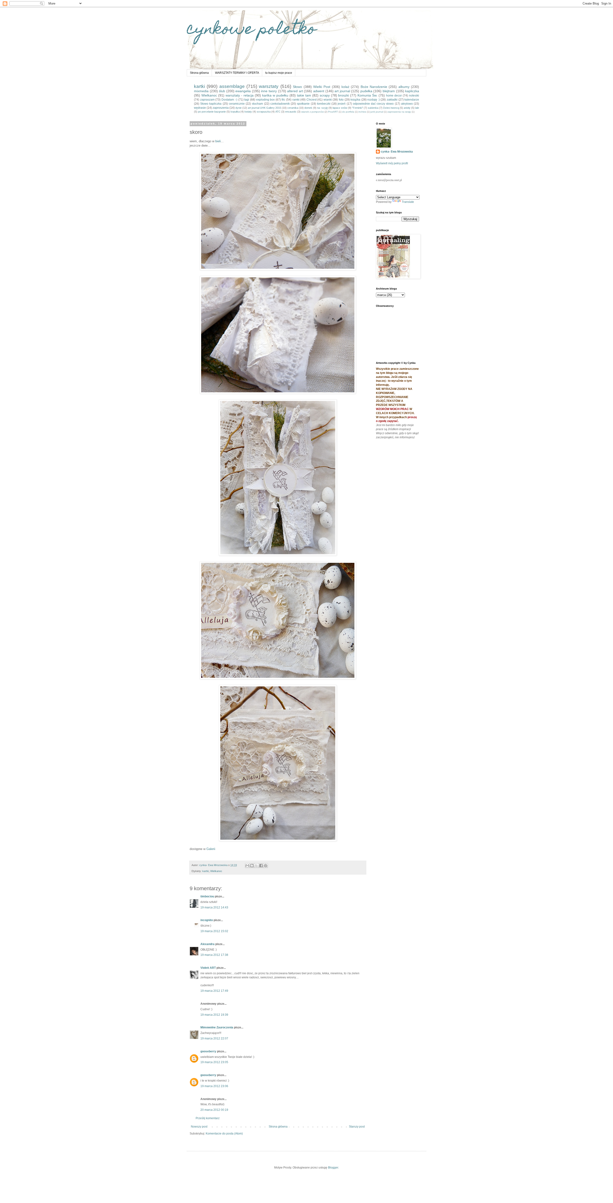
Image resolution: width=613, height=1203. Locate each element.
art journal (342, 91)
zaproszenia (221, 107)
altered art (295, 91)
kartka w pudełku (275, 95)
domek (308, 107)
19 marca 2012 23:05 (214, 1062)
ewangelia (243, 91)
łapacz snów (340, 107)
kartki (199, 86)
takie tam (304, 95)
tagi (246, 99)
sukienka (373, 107)
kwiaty (248, 111)
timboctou (207, 896)
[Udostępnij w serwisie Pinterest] (265, 865)
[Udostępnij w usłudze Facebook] (261, 865)
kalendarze (411, 99)
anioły (407, 107)
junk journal (376, 111)
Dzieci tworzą (391, 107)
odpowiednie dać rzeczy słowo (373, 103)
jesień (342, 103)
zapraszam (207, 99)
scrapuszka (264, 111)
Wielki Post (321, 87)
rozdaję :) (373, 99)
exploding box (265, 99)
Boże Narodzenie (374, 87)
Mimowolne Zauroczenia (216, 1027)
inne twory (269, 91)
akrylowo (407, 103)
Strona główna (199, 72)
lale (417, 107)
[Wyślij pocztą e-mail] (247, 865)
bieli (218, 141)
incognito (206, 920)
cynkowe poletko (251, 30)
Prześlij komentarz (208, 1118)
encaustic (290, 111)
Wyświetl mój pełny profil (392, 163)
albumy (403, 87)
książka (355, 99)
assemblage (232, 86)
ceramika (292, 107)
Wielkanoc (209, 95)
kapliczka (412, 91)
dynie (238, 107)
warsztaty (268, 86)
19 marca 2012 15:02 (214, 931)
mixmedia (201, 91)
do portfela (348, 111)
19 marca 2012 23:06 (214, 1086)
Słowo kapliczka (210, 103)
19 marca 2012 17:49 (214, 990)
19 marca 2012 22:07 (214, 1038)
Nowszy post (199, 1126)
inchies (362, 111)
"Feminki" (357, 107)
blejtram (389, 91)
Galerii (210, 849)
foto (341, 99)
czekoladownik (280, 103)
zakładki (392, 99)
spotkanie (303, 103)
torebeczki (323, 103)
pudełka (366, 91)
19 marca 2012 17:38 (214, 955)
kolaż (345, 87)
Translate (408, 202)
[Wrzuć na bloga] (252, 865)
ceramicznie (237, 103)
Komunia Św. (367, 95)
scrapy (325, 95)
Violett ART (208, 967)
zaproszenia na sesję (399, 111)
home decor (394, 95)
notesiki (414, 95)
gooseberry (208, 1051)
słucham (257, 103)
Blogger (333, 1167)
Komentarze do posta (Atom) (224, 1133)
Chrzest (311, 99)
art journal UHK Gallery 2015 (264, 107)
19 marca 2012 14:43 (214, 907)
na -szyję (322, 107)
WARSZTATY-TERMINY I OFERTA (237, 72)
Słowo (297, 87)
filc (283, 99)
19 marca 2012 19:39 (214, 1014)
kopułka (235, 111)
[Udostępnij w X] (256, 865)
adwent (318, 91)
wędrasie (200, 107)
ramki (296, 99)
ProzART (333, 111)
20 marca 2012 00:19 (214, 1110)
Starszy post (357, 1126)
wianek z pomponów (312, 111)
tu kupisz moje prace (278, 72)
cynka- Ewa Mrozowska (397, 151)
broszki (343, 95)
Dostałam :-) (229, 99)
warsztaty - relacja (240, 95)
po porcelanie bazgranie (212, 111)
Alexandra (207, 944)
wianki (328, 99)
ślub (222, 91)
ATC (277, 111)
